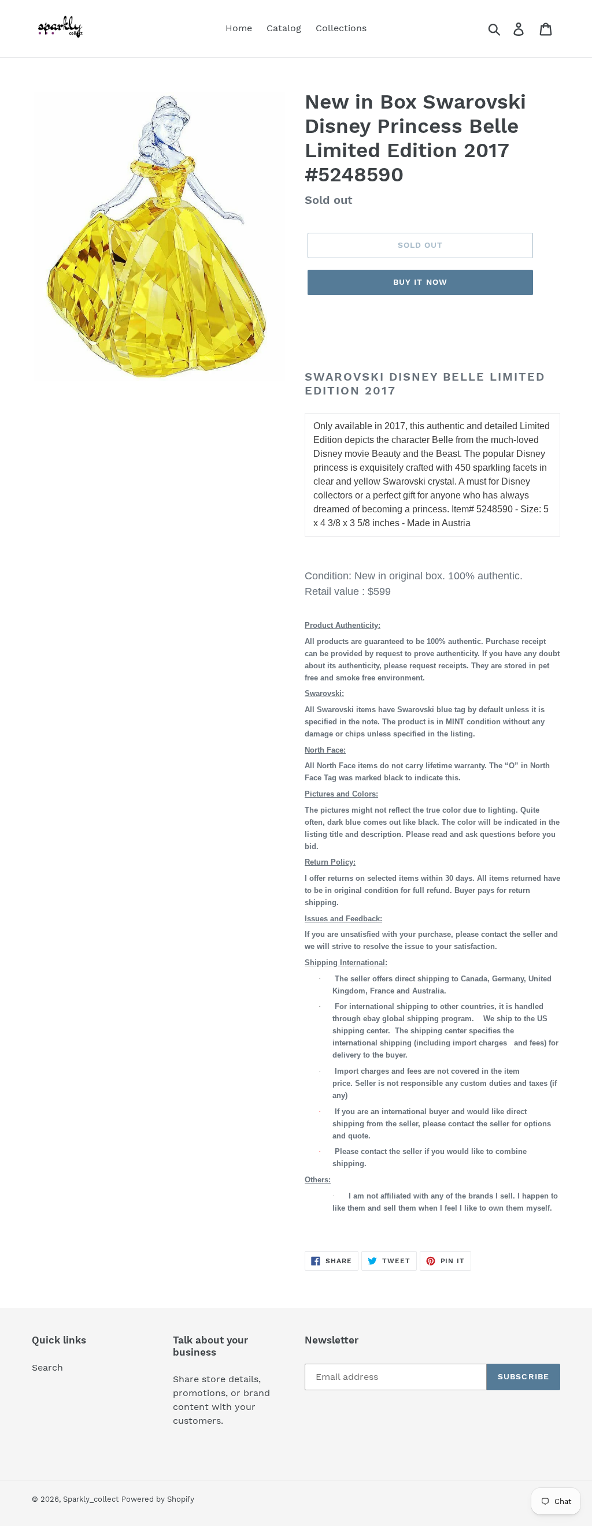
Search (47, 1367)
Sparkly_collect (91, 1499)
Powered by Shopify (157, 1499)
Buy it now (420, 281)
